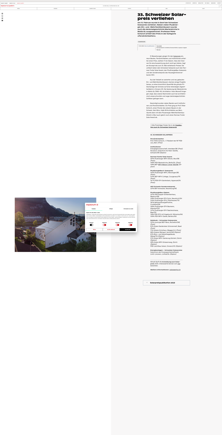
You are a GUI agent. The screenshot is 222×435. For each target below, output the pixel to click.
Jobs (166, 8)
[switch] (104, 225)
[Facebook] (2, 13)
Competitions (92, 8)
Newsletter (200, 3)
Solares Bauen (141, 41)
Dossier (55, 8)
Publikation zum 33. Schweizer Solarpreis (166, 126)
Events (129, 8)
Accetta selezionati (111, 229)
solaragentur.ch (175, 270)
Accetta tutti (127, 229)
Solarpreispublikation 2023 (162, 283)
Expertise (195, 3)
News (18, 8)
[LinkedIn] (2, 16)
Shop (203, 8)
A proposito (188, 3)
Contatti (219, 3)
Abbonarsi (213, 3)
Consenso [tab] (94, 208)
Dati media (207, 3)
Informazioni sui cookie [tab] (128, 208)
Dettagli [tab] (111, 208)
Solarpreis (177, 56)
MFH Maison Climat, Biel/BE (168, 164)
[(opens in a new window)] (2, 20)
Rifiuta (94, 229)
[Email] (2, 18)
